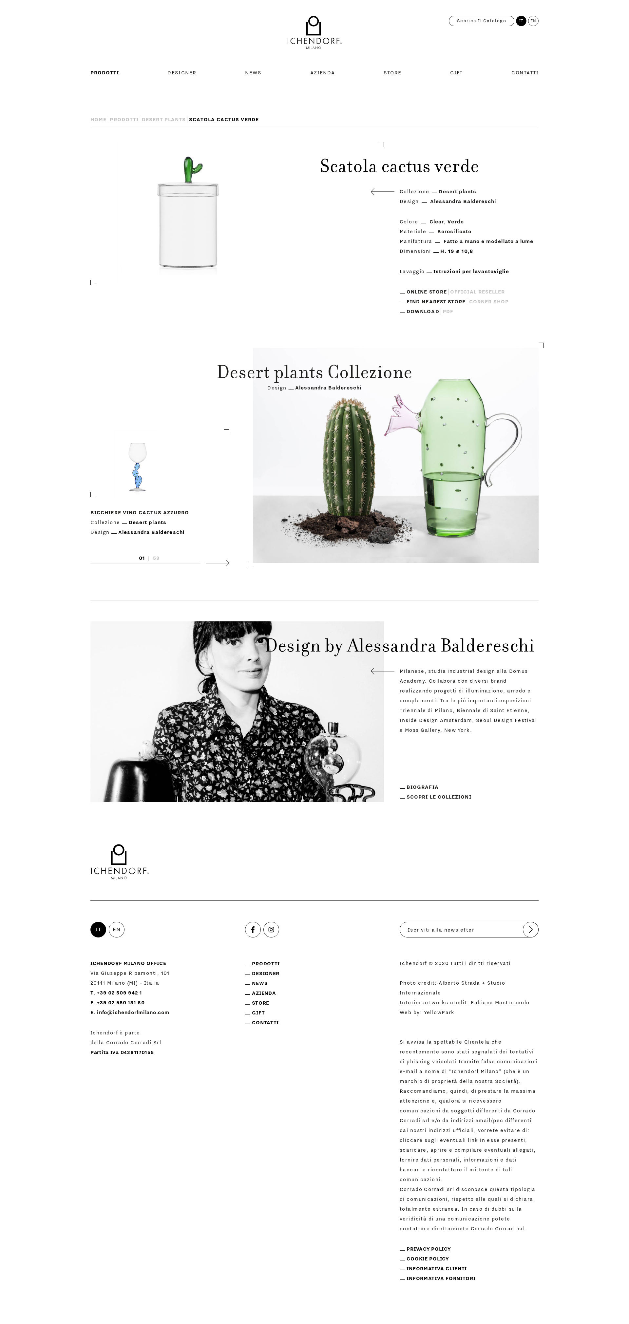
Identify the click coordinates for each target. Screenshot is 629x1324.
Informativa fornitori (441, 1278)
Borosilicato (454, 232)
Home (98, 120)
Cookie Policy (428, 1259)
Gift (456, 73)
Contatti (525, 73)
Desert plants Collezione (315, 374)
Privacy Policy (429, 1249)
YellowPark (439, 1012)
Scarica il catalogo (481, 21)
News (253, 73)
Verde (456, 222)
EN (533, 21)
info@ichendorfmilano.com (133, 1012)
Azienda (322, 73)
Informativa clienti (437, 1269)
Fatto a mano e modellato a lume (488, 241)
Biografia (423, 787)
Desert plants (164, 120)
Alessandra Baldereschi (463, 201)
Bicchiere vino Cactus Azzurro (139, 513)
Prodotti (104, 73)
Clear (436, 222)
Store (392, 73)
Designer (182, 73)
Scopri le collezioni (439, 797)
